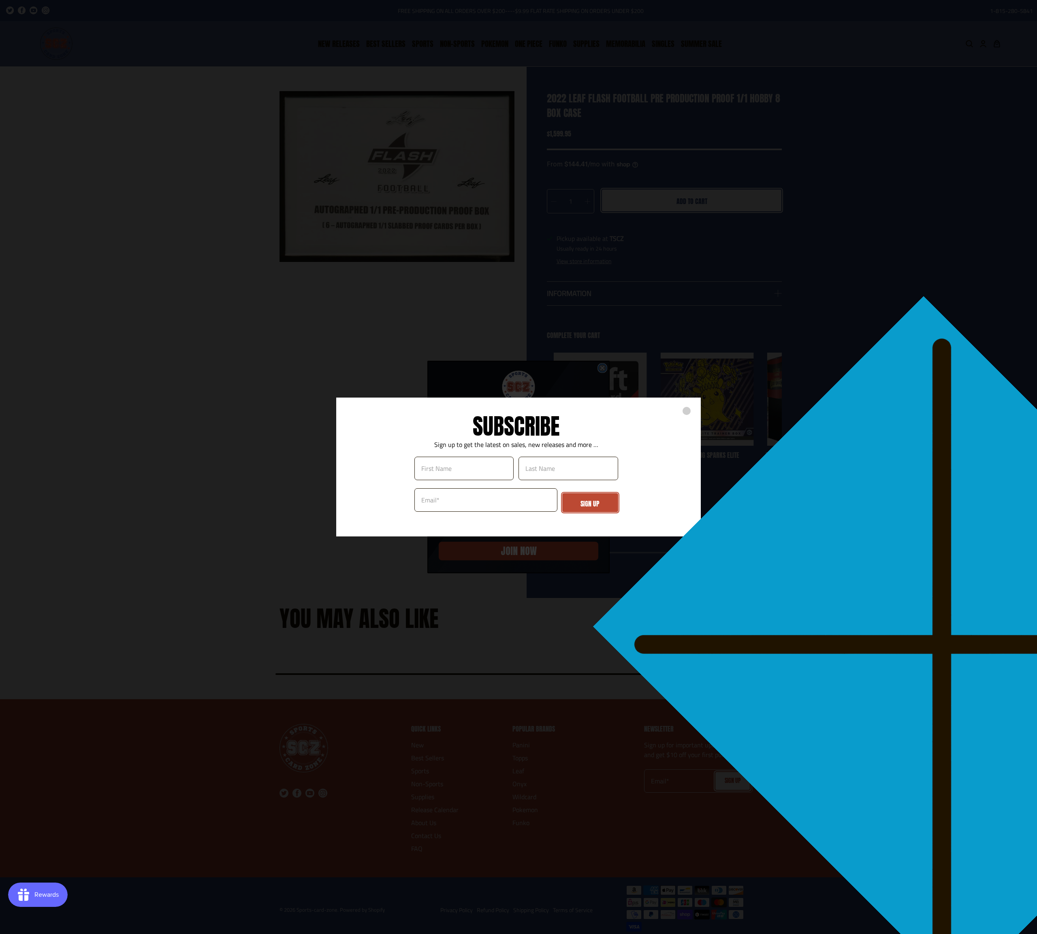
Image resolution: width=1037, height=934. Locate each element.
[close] (687, 411)
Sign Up (590, 503)
